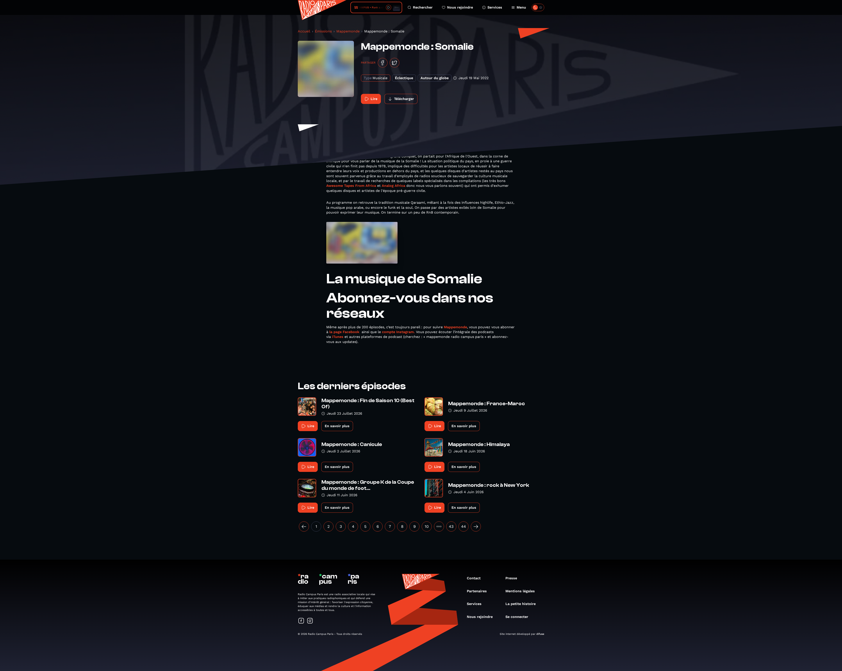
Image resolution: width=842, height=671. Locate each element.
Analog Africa (393, 186)
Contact (474, 578)
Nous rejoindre (460, 7)
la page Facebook (344, 332)
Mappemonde (348, 31)
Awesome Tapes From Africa (351, 186)
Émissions (323, 31)
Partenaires (477, 591)
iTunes (337, 337)
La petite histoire (520, 604)
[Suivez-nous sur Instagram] (310, 621)
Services (494, 7)
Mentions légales (520, 591)
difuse (540, 633)
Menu (521, 7)
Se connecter (516, 617)
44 (463, 526)
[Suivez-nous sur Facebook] (301, 621)
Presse (511, 578)
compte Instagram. (398, 332)
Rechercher (423, 7)
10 (427, 526)
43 (451, 526)
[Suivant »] (476, 526)
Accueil (304, 31)
